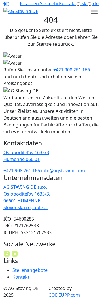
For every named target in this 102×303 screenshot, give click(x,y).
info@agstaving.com (63, 171)
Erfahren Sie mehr (39, 3)
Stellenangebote (30, 270)
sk (84, 3)
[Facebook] (7, 253)
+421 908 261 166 (71, 70)
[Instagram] (14, 253)
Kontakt (67, 3)
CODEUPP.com (64, 295)
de (95, 3)
